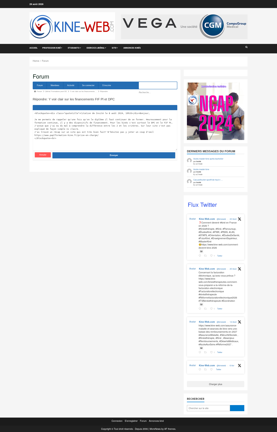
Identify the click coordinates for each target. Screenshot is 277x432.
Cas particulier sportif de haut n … (208, 179)
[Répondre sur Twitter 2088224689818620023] (200, 352)
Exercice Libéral (96, 47)
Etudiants (73, 47)
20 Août (233, 268)
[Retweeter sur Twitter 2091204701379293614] (206, 256)
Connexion (117, 420)
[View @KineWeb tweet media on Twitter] (201, 251)
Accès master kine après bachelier (208, 158)
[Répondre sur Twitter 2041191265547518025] (200, 369)
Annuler (42, 155)
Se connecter (88, 85)
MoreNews (155, 428)
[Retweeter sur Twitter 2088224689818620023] (206, 352)
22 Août (233, 219)
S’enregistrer (131, 420)
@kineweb (221, 219)
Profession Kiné (51, 47)
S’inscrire (106, 85)
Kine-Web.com (207, 218)
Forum (40, 85)
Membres (55, 85)
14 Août (233, 321)
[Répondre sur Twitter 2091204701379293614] (200, 256)
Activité (70, 85)
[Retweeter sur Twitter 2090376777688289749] (206, 309)
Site (114, 47)
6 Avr (232, 365)
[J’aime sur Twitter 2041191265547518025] (212, 369)
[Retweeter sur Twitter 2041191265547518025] (206, 369)
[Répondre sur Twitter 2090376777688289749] (200, 309)
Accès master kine (201, 169)
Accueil (33, 47)
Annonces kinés (132, 47)
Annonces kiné (156, 420)
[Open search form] (246, 47)
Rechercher (195, 399)
